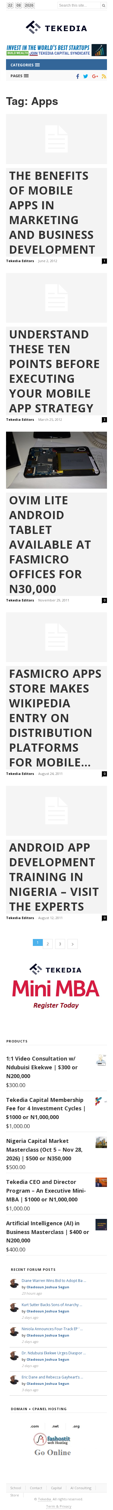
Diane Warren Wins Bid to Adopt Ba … (54, 1280)
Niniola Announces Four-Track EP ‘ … (52, 1328)
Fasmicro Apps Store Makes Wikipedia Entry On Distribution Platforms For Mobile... (55, 717)
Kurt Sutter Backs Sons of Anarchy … (52, 1304)
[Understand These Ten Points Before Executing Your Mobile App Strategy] (56, 298)
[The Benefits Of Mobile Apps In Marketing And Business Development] (56, 139)
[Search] (103, 5)
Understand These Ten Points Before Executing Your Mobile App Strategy (54, 371)
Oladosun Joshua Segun (48, 1287)
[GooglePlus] (94, 76)
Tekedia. (45, 1499)
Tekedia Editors (20, 261)
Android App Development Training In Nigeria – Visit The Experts (54, 877)
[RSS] (103, 76)
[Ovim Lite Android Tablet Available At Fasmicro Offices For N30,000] (56, 460)
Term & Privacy (58, 1506)
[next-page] (72, 944)
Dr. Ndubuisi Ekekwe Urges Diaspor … (54, 1353)
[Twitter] (84, 76)
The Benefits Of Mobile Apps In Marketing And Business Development (52, 212)
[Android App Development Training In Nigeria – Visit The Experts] (56, 811)
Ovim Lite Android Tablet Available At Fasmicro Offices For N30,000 (50, 544)
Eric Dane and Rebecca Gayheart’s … (52, 1377)
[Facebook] (76, 76)
